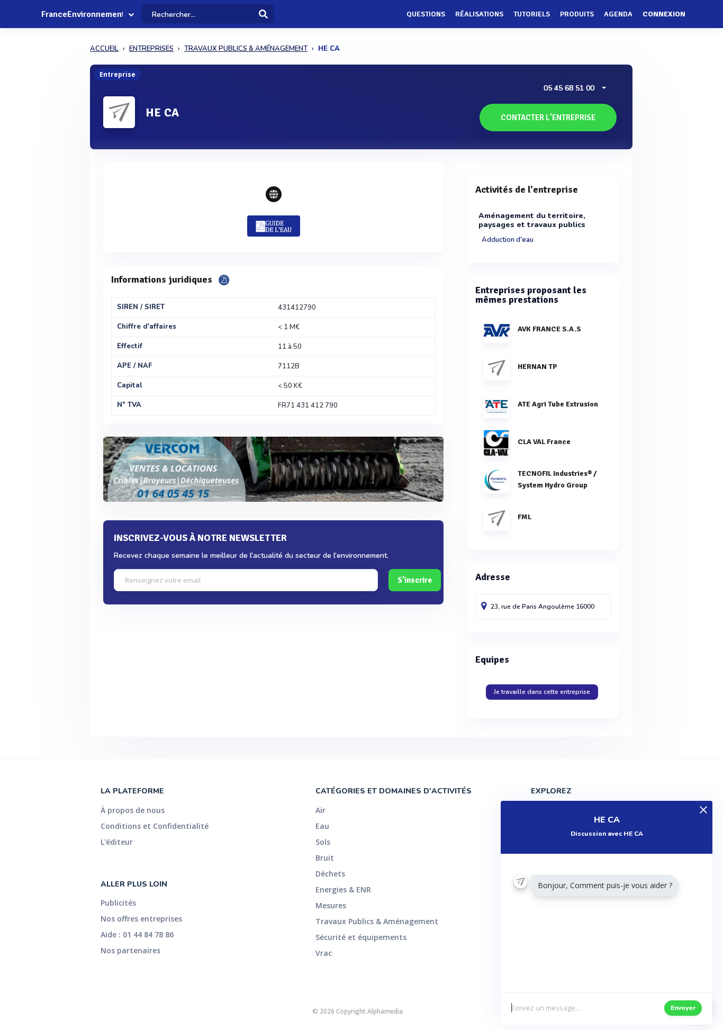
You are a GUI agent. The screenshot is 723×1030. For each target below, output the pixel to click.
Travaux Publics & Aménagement (376, 921)
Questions (425, 14)
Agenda (618, 14)
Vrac (323, 953)
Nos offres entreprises (141, 919)
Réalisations (479, 14)
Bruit (324, 858)
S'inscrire (414, 580)
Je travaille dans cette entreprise (542, 692)
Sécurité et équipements (360, 937)
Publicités (118, 903)
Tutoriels (531, 14)
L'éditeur (117, 842)
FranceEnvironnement (82, 14)
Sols (322, 842)
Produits (577, 14)
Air (320, 810)
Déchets (330, 874)
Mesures (330, 905)
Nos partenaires (130, 950)
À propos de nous (133, 810)
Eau (322, 826)
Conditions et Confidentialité (155, 826)
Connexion (664, 14)
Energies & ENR (343, 889)
